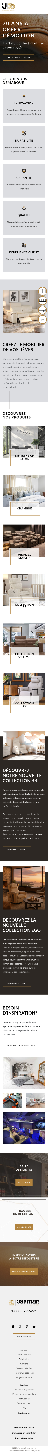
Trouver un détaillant (24, 1372)
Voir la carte (24, 1227)
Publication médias (24, 1438)
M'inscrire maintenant (24, 1271)
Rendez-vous (24, 1413)
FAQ (24, 1407)
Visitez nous (24, 1183)
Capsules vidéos (24, 1403)
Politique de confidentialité (18, 1451)
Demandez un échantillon (24, 1394)
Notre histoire (24, 1354)
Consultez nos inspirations (21, 1046)
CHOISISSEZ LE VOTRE (17, 850)
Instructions (24, 1398)
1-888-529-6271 (24, 1311)
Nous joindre (24, 1337)
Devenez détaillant (24, 1368)
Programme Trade (24, 1377)
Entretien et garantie (24, 1389)
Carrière (24, 1363)
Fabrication (24, 1359)
